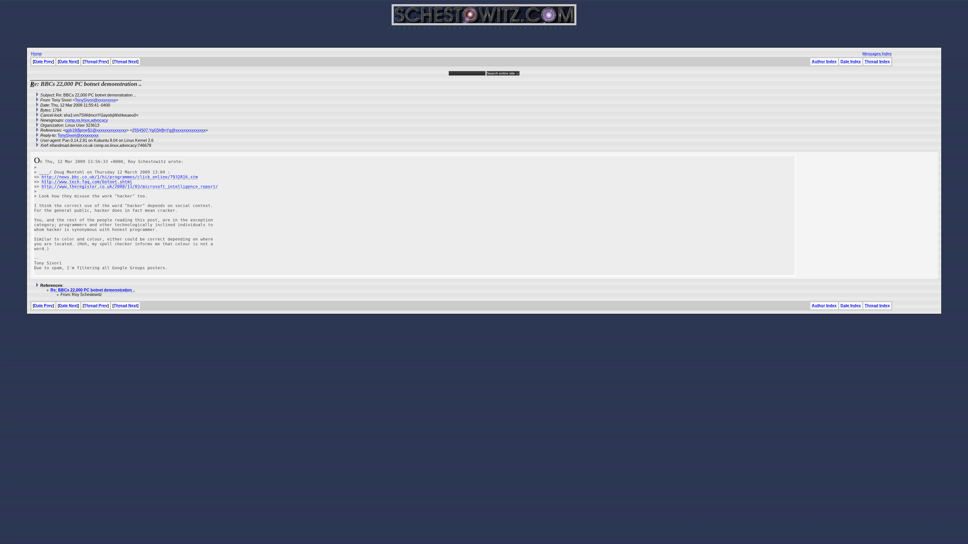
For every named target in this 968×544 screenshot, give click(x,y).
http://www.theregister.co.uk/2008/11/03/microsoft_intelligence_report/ (130, 186)
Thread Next (125, 61)
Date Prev (43, 61)
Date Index (850, 61)
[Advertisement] (484, 35)
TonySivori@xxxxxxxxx (95, 100)
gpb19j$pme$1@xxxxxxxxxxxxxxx (96, 130)
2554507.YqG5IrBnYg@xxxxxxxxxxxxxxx (169, 130)
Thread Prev (95, 61)
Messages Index (877, 54)
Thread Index (877, 61)
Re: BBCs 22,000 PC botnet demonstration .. (92, 290)
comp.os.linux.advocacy (86, 120)
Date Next (68, 61)
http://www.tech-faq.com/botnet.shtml (87, 181)
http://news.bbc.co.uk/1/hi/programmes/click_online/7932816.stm (120, 177)
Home (36, 54)
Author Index (824, 61)
